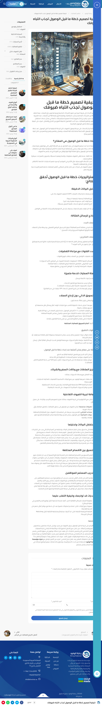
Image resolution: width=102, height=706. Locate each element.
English (13, 4)
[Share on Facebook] (21, 702)
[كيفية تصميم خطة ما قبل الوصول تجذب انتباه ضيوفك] (63, 63)
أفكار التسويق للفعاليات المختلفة (76, 323)
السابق (75, 633)
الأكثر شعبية (18, 78)
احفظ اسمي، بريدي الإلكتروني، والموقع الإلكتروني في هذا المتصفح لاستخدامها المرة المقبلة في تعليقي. (64, 611)
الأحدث (8, 78)
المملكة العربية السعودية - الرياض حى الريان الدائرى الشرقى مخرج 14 (31, 663)
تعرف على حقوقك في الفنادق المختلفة (11, 152)
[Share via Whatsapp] (8, 702)
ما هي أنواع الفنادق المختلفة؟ (13, 128)
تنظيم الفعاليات (75, 13)
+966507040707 (35, 675)
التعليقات (14, 83)
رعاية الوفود (88, 13)
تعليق (31, 702)
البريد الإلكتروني (56, 601)
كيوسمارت (7, 695)
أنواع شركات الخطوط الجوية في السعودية (11, 140)
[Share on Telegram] (12, 702)
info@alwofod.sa (31, 679)
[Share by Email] (3, 702)
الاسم (92, 601)
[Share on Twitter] (17, 702)
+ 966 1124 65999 (30, 671)
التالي (25, 633)
